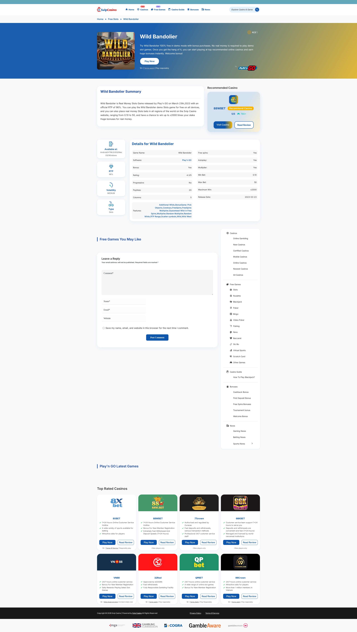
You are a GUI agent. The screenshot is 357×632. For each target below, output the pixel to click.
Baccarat (237, 338)
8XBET (116, 518)
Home (131, 9)
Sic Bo (236, 344)
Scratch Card (239, 356)
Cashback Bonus (241, 392)
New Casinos (239, 244)
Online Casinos (240, 263)
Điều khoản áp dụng (111, 602)
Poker (235, 308)
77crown (199, 518)
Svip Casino (137, 613)
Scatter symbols (168, 216)
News (207, 9)
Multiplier (161, 213)
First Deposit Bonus (242, 398)
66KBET (240, 518)
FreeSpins (177, 207)
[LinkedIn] (249, 2)
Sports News (239, 443)
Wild (179, 216)
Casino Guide (178, 9)
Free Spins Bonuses (242, 404)
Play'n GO (186, 160)
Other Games (239, 362)
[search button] (257, 10)
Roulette (237, 296)
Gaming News (239, 431)
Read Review (244, 125)
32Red (157, 577)
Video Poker (238, 320)
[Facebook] (233, 2)
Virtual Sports (239, 350)
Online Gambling (240, 238)
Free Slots (113, 19)
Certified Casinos (241, 250)
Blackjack (237, 302)
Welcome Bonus (240, 416)
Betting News (239, 437)
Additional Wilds (167, 205)
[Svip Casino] (107, 10)
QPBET (199, 577)
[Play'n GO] (247, 68)
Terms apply (149, 68)
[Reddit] (253, 2)
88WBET (158, 518)
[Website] (257, 2)
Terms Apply (194, 602)
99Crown (240, 577)
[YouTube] (241, 2)
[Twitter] (237, 2)
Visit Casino (223, 124)
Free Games (159, 9)
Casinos (144, 9)
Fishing (236, 326)
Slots (235, 289)
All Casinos (238, 275)
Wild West (186, 216)
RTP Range (155, 216)
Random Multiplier (174, 213)
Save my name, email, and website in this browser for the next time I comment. (147, 328)
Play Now (150, 61)
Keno (235, 332)
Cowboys (167, 207)
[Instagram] (245, 2)
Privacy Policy (195, 613)
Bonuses (194, 9)
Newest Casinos (240, 269)
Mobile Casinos (240, 256)
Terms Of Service (112, 548)
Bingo (235, 314)
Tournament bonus (241, 410)
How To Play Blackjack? (244, 377)
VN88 (117, 577)
